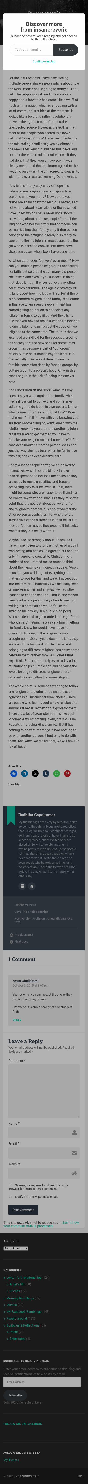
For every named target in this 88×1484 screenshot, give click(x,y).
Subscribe (65, 50)
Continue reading (44, 61)
